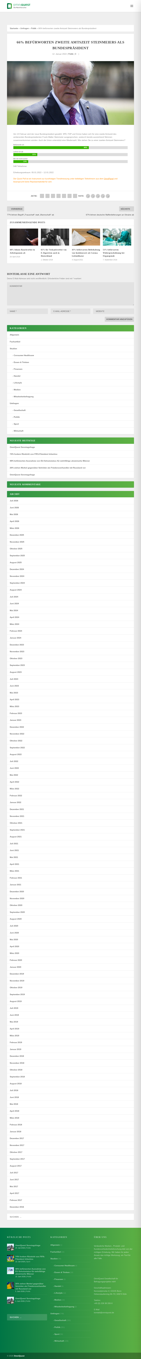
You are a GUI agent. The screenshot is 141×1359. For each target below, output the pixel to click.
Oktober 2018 (16, 1070)
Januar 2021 (15, 885)
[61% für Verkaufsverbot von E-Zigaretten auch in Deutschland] (55, 237)
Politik (33, 28)
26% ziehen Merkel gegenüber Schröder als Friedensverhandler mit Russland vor (48, 468)
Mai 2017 (14, 1186)
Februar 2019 (16, 1042)
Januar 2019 (15, 1049)
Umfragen (24, 28)
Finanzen (18, 369)
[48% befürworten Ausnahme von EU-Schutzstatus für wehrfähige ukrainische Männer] (10, 1270)
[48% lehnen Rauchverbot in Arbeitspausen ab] (24, 237)
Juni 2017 (14, 1179)
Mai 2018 (14, 1104)
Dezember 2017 (17, 1138)
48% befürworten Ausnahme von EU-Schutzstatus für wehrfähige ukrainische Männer (50, 461)
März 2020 (14, 953)
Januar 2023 (15, 720)
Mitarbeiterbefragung (24, 396)
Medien (17, 390)
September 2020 (17, 912)
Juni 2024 (14, 603)
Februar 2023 (16, 713)
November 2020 (17, 898)
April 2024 (14, 617)
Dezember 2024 (17, 569)
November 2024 (17, 576)
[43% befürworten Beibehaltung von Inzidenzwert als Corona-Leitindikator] (86, 237)
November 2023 (17, 651)
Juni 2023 (14, 686)
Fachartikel (15, 342)
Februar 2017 (16, 1200)
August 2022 (16, 754)
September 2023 (17, 665)
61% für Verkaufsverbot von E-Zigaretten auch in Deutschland (54, 253)
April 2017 (14, 1193)
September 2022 (17, 747)
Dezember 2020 (17, 891)
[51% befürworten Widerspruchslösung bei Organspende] (117, 237)
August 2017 (16, 1166)
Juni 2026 (14, 507)
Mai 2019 (14, 1022)
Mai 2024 (14, 610)
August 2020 (16, 919)
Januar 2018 (15, 1131)
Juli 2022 (14, 761)
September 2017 (17, 1159)
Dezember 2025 (17, 535)
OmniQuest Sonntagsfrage (22, 447)
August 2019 (16, 1001)
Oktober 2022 (16, 741)
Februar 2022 (16, 795)
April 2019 (14, 1029)
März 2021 (14, 871)
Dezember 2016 (17, 1207)
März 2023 (14, 706)
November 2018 (17, 1063)
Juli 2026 (14, 501)
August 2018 (16, 1083)
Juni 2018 (14, 1097)
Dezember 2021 (17, 809)
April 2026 (14, 521)
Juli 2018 (14, 1090)
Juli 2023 (14, 679)
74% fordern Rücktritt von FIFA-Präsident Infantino (33, 454)
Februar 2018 (16, 1125)
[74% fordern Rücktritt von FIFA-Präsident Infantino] (10, 1258)
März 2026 (14, 528)
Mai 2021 (14, 857)
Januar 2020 (15, 967)
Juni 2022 (14, 768)
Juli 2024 (14, 597)
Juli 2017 (14, 1173)
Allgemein (14, 335)
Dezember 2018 (17, 1056)
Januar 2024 (15, 638)
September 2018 (17, 1077)
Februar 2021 (16, 878)
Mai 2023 (14, 693)
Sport (16, 424)
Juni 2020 (14, 933)
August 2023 (16, 672)
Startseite (14, 28)
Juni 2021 (14, 850)
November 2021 (17, 816)
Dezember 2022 (17, 727)
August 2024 (16, 590)
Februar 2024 (16, 631)
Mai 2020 (14, 939)
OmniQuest (19, 1356)
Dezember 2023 (17, 645)
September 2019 (17, 994)
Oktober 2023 (16, 658)
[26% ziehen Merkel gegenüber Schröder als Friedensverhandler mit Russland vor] (10, 1285)
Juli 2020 (14, 926)
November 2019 (17, 981)
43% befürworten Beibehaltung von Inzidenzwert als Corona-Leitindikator (86, 253)
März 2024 (14, 624)
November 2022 (17, 734)
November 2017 (17, 1145)
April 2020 (14, 946)
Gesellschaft (20, 410)
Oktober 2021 (16, 823)
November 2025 (17, 542)
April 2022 (14, 782)
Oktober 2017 (16, 1152)
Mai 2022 (14, 775)
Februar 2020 (16, 960)
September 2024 (17, 583)
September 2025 (17, 555)
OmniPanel (109, 179)
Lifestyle (18, 383)
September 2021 (17, 830)
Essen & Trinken (21, 362)
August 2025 (16, 562)
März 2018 (14, 1118)
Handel (17, 376)
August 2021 (16, 837)
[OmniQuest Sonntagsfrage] (10, 1247)
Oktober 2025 (16, 549)
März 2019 (14, 1035)
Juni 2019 (14, 1015)
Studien (13, 348)
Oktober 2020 (16, 905)
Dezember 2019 (17, 974)
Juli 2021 (14, 843)
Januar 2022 (15, 802)
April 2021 (14, 864)
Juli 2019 (14, 1008)
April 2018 (14, 1111)
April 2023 (14, 699)
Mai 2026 (14, 514)
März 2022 (14, 789)
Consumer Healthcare (24, 355)
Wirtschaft (18, 431)
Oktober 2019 (16, 987)
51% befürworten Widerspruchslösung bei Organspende (113, 253)
